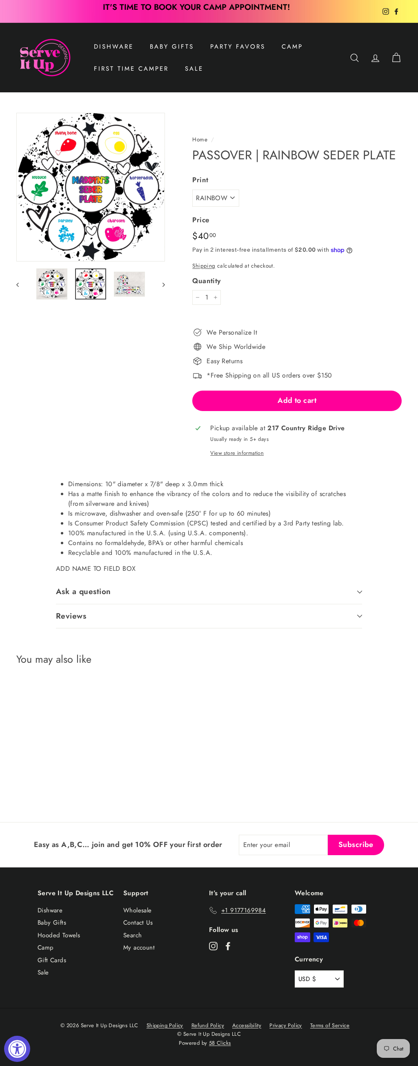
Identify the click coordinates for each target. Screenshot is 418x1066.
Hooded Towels (59, 935)
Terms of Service (329, 1025)
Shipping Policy (165, 1025)
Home (199, 139)
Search (132, 935)
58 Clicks (220, 1043)
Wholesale (137, 910)
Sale (43, 972)
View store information (237, 453)
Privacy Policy (285, 1025)
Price (200, 220)
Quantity (206, 281)
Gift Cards (52, 960)
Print (200, 180)
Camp (292, 46)
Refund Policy (207, 1025)
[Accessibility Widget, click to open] (17, 1049)
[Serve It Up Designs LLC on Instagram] (213, 945)
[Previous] (21, 284)
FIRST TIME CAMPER (131, 68)
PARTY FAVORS (237, 46)
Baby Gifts (172, 46)
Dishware (113, 46)
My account (139, 947)
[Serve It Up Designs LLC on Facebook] (228, 945)
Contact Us (138, 922)
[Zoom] (91, 187)
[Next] (160, 284)
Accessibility (246, 1025)
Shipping (203, 265)
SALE (194, 68)
